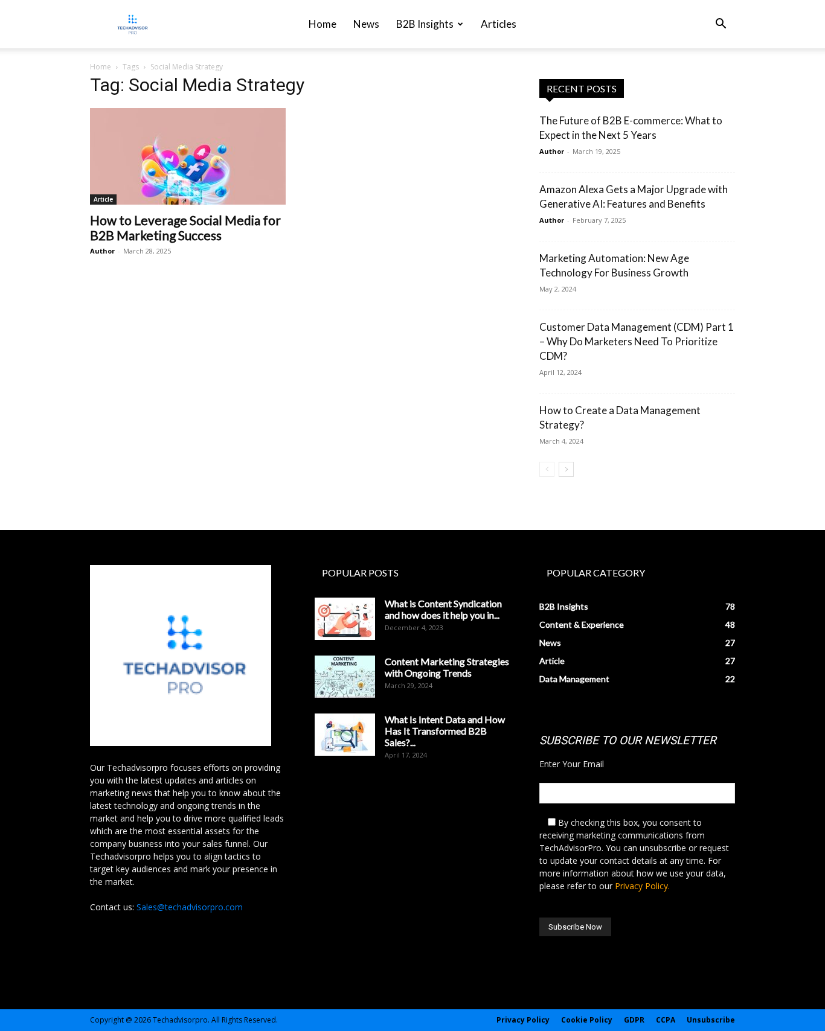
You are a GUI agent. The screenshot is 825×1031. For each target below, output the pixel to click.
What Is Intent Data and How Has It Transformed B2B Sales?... (445, 730)
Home (322, 24)
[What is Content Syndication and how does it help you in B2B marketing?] (345, 619)
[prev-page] (546, 469)
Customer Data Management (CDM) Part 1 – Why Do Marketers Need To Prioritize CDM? (636, 341)
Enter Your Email (571, 764)
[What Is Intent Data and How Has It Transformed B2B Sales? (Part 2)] (345, 734)
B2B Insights (425, 24)
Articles (498, 24)
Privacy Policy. (642, 886)
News (366, 24)
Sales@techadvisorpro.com (189, 907)
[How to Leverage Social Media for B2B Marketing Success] (188, 156)
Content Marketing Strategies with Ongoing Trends (447, 667)
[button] (720, 25)
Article (103, 199)
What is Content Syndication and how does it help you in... (443, 609)
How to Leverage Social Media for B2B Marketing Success (185, 227)
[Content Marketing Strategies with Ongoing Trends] (345, 677)
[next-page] (566, 469)
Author (102, 250)
